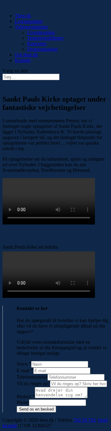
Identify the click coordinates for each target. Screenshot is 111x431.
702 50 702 (84, 420)
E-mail (25, 370)
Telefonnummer (32, 377)
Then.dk (23, 15)
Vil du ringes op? (33, 383)
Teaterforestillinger (45, 38)
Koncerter (37, 43)
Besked (26, 396)
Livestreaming (29, 21)
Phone (23, 402)
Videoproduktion (31, 26)
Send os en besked (36, 409)
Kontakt (23, 60)
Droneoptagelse (42, 49)
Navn (24, 364)
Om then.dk (26, 54)
